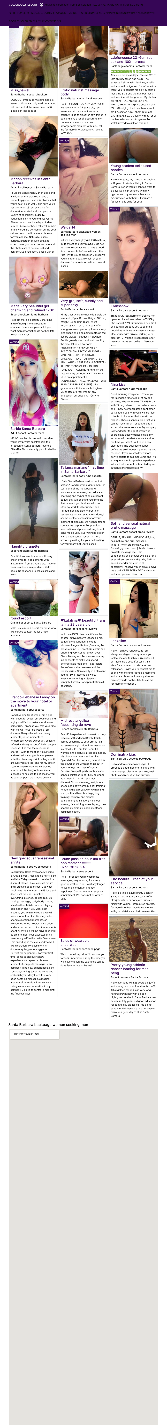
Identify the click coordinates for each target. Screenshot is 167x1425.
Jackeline (118, 641)
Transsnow (120, 306)
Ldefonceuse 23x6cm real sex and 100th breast (132, 59)
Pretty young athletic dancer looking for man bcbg (129, 969)
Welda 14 (68, 227)
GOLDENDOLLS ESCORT (23, 4)
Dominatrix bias (123, 754)
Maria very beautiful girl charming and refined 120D (32, 308)
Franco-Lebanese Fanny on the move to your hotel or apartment (32, 701)
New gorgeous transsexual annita (32, 860)
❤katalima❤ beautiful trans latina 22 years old (83, 622)
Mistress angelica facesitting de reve (76, 722)
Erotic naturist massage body (80, 92)
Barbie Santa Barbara (27, 429)
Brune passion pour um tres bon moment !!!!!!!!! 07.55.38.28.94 (83, 863)
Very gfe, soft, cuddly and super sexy (82, 303)
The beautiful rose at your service (132, 881)
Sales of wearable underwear (75, 942)
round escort (20, 618)
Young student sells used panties (131, 168)
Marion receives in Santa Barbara (30, 181)
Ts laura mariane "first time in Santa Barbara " (82, 469)
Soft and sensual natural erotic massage (130, 525)
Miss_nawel (19, 90)
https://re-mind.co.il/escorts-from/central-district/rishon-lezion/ (58, 12)
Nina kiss (118, 384)
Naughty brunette (24, 546)
